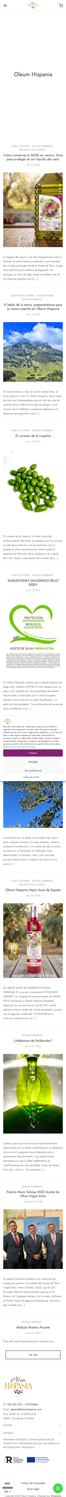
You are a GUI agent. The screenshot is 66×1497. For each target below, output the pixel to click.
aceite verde (45, 295)
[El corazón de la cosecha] (33, 487)
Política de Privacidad (33, 1483)
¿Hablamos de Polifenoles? (33, 1040)
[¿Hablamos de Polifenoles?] (33, 1094)
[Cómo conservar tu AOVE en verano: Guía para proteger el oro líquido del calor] (33, 209)
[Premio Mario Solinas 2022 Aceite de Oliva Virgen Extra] (33, 1239)
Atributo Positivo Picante (33, 1327)
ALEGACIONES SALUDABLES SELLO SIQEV (33, 582)
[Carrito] (61, 6)
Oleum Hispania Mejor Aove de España (33, 890)
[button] (58, 1488)
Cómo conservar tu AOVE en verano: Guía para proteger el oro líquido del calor (33, 157)
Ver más (33, 1355)
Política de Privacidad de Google (22, 746)
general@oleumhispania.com (26, 1409)
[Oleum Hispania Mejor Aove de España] (33, 940)
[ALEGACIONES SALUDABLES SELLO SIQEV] (33, 635)
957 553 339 (14, 1404)
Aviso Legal (33, 1489)
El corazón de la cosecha (33, 436)
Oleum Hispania (42, 146)
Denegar (33, 762)
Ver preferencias (33, 770)
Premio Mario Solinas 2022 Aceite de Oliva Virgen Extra (33, 1194)
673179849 (31, 1404)
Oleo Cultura (21, 146)
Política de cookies (31, 776)
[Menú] (5, 6)
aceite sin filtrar (22, 295)
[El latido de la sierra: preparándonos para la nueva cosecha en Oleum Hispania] (33, 352)
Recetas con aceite (32, 149)
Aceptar (33, 753)
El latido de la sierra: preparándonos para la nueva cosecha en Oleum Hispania (33, 306)
